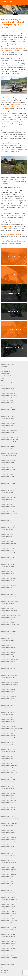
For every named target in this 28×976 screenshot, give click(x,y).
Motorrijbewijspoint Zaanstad (8, 939)
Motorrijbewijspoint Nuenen (7, 747)
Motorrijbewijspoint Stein (7, 844)
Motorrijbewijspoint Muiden (7, 719)
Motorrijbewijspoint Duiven (7, 532)
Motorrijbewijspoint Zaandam (8, 936)
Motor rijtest (14, 311)
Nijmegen (3, 207)
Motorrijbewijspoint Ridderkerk (8, 791)
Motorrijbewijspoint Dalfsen (7, 490)
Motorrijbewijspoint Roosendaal (8, 802)
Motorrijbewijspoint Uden (7, 853)
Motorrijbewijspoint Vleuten (7, 888)
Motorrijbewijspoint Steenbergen (9, 839)
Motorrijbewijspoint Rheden (7, 786)
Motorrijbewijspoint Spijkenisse (8, 834)
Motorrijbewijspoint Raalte (7, 784)
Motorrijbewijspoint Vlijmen (7, 890)
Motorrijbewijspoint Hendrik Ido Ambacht (11, 615)
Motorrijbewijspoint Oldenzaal (8, 758)
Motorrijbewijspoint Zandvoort (8, 943)
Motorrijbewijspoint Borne (7, 458)
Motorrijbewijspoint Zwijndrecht (8, 962)
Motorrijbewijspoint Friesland (8, 562)
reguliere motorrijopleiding (16, 104)
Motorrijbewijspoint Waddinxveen (9, 908)
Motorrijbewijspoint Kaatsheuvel (8, 652)
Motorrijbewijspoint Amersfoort (8, 409)
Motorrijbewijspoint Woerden (8, 932)
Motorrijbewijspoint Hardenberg (8, 589)
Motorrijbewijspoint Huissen (7, 643)
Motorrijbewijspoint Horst (7, 638)
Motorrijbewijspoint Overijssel (8, 770)
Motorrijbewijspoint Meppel (7, 710)
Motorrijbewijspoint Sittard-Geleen (9, 823)
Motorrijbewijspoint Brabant (7, 464)
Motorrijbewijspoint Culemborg (8, 488)
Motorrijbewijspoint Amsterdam (8, 414)
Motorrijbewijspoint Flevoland (8, 559)
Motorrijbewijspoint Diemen (7, 511)
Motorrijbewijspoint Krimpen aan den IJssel (11, 663)
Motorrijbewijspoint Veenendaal (8, 869)
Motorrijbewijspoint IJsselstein (8, 649)
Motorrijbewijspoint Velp (7, 876)
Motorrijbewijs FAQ (14, 348)
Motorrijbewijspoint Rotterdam (8, 807)
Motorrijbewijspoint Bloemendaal (9, 453)
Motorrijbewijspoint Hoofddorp (8, 629)
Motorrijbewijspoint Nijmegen (8, 735)
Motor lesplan (14, 293)
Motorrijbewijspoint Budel (7, 471)
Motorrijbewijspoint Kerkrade (8, 661)
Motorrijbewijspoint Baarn (7, 427)
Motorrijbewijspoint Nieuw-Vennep (9, 730)
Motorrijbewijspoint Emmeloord (8, 548)
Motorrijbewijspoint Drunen (7, 529)
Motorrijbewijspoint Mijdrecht (8, 717)
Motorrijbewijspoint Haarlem (8, 587)
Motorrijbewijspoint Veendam (8, 867)
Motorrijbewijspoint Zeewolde (8, 948)
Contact (3, 385)
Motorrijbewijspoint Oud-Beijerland (9, 765)
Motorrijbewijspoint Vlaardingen (8, 885)
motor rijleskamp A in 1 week (9, 113)
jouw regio (4, 209)
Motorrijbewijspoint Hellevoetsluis (9, 610)
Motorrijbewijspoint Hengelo (8, 617)
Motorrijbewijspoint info (6, 382)
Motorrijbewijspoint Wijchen (7, 922)
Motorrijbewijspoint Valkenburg (8, 862)
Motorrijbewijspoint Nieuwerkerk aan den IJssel (12, 728)
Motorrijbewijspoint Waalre (7, 904)
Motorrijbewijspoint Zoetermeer (8, 955)
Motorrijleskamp (5, 373)
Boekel (16, 205)
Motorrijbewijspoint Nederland (8, 390)
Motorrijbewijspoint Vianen (7, 883)
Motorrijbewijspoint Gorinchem (8, 578)
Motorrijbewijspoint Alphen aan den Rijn (10, 407)
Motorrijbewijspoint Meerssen (8, 707)
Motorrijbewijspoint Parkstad (8, 774)
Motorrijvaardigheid (6, 375)
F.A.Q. (2, 378)
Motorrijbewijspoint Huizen (7, 645)
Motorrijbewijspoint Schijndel (8, 816)
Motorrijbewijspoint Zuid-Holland (9, 957)
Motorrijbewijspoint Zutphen (8, 959)
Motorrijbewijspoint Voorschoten (9, 899)
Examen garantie (14, 330)
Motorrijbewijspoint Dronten (8, 527)
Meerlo (25, 205)
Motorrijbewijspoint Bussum (7, 476)
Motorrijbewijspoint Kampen (7, 654)
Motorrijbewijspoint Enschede (8, 552)
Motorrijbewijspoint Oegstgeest (8, 751)
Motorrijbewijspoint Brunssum (8, 469)
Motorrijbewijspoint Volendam (8, 895)
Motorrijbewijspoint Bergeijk (8, 434)
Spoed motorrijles (5, 371)
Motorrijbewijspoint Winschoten (8, 927)
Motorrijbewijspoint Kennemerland (9, 659)
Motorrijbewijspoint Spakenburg (8, 832)
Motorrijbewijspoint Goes (7, 575)
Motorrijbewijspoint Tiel (6, 848)
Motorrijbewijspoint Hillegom (8, 619)
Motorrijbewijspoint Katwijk (7, 656)
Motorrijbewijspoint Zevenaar (8, 952)
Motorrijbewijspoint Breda (7, 467)
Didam (6, 2)
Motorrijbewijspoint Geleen (7, 569)
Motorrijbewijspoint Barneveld (8, 432)
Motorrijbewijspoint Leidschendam (9, 682)
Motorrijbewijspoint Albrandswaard (9, 397)
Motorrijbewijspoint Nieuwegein (8, 726)
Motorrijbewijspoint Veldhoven (8, 874)
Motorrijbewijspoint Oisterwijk (8, 756)
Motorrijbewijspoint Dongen (7, 515)
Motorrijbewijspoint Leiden (7, 677)
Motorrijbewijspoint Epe (6, 555)
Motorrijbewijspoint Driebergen (8, 525)
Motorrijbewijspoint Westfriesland (9, 920)
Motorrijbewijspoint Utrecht (7, 860)
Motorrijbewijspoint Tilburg (7, 851)
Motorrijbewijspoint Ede (6, 536)
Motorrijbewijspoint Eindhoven (8, 543)
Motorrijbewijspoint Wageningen (9, 911)
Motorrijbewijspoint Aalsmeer (8, 393)
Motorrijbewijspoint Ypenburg (8, 934)
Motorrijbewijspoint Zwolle (7, 964)
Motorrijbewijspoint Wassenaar (8, 913)
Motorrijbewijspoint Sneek (7, 825)
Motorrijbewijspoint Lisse (7, 693)
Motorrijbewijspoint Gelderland (8, 564)
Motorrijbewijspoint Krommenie (8, 666)
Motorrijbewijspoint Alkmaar (7, 400)
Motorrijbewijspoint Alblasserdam (9, 395)
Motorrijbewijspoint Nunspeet (8, 749)
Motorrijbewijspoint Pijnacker (8, 777)
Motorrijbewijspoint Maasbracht (8, 700)
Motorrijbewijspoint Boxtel (7, 462)
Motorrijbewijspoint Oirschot (8, 754)
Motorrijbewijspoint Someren (8, 830)
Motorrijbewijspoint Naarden (8, 723)
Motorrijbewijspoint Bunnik (7, 474)
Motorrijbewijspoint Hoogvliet (8, 633)
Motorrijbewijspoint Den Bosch (8, 497)
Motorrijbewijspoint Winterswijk (8, 929)
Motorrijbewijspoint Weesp (7, 918)
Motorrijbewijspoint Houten (7, 640)
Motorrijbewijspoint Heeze (7, 606)
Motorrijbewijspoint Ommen (8, 760)
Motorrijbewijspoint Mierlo (7, 714)
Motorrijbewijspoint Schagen (8, 811)
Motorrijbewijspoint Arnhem (7, 418)
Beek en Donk (10, 205)
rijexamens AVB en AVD (13, 234)
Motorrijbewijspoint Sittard (7, 821)
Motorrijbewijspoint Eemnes (7, 538)
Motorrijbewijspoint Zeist (7, 950)
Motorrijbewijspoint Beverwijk (8, 446)
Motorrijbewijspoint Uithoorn (8, 855)
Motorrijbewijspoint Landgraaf (8, 668)
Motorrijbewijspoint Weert (7, 915)
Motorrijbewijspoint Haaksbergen (9, 585)
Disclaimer (3, 967)
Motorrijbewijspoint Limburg (8, 691)
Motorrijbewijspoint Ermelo (7, 557)
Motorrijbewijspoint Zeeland (7, 945)
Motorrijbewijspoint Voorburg (8, 897)
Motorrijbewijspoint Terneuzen (8, 846)
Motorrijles (3, 369)
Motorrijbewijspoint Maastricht (8, 705)
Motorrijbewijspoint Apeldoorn (8, 416)
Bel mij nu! (14, 275)
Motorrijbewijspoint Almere (7, 404)
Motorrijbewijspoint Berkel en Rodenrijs (10, 441)
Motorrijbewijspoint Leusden (8, 689)
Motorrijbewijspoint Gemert (7, 571)
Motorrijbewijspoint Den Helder (8, 501)
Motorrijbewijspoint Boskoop (8, 460)
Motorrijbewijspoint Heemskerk (8, 594)
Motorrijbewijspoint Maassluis (8, 703)
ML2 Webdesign (5, 972)
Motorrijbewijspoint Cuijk (7, 485)
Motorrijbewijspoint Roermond (8, 800)
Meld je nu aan (7, 226)
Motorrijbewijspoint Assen (7, 421)
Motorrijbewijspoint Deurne (7, 504)
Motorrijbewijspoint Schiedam (8, 814)
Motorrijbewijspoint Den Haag (8, 499)
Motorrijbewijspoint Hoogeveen (8, 631)
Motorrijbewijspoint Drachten (8, 520)
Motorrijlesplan (4, 366)
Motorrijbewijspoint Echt (7, 534)
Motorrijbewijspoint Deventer (8, 506)
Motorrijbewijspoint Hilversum (8, 622)
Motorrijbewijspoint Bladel (7, 451)
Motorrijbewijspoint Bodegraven (8, 455)
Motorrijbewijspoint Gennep (7, 573)
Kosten (3, 380)
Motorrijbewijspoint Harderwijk (8, 592)
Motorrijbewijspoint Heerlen (7, 603)
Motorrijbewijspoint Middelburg (8, 712)
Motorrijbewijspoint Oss (6, 763)
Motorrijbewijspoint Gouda (7, 580)
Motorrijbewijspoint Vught (7, 902)
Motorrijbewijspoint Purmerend (8, 779)
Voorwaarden (4, 970)
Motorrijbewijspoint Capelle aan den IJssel (11, 478)
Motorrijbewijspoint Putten (7, 781)
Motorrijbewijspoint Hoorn (7, 636)
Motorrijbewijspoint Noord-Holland (9, 740)
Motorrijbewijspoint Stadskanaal (8, 837)
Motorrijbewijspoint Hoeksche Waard (10, 624)
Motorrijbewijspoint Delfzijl (7, 495)
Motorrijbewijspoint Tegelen (8, 388)
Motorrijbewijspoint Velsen (7, 878)
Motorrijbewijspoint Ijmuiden (8, 647)
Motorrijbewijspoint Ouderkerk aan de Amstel (12, 767)
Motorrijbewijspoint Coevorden (8, 483)
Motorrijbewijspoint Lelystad (7, 686)
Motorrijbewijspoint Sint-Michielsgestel (10, 818)
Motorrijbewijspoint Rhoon (7, 788)
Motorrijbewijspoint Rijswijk (7, 797)
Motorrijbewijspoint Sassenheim (8, 809)
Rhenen (10, 207)
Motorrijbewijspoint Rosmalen (8, 804)
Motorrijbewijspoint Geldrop (7, 566)
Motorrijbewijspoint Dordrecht (8, 518)
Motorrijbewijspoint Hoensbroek (8, 626)
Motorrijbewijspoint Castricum (8, 481)
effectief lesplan (7, 117)
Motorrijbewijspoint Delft (7, 492)
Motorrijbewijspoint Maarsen (8, 698)
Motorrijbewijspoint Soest (7, 828)
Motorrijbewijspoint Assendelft (8, 423)
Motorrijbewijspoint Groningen (8, 582)
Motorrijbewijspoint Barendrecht (9, 430)
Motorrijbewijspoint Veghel (7, 871)
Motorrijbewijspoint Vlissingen (8, 892)
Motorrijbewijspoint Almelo (7, 402)
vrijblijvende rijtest (15, 215)
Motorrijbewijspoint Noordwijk (8, 742)
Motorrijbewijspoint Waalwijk (8, 906)
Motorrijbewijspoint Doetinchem (9, 513)
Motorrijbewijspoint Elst (6, 545)
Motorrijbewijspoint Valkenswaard (9, 865)
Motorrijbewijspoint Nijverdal (8, 737)
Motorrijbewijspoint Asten (7, 425)
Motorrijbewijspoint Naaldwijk (8, 721)
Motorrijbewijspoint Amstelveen (8, 411)
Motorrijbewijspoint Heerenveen (8, 599)
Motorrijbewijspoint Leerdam (8, 673)
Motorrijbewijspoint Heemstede (8, 596)
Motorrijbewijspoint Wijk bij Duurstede (10, 925)
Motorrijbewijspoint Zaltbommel (8, 941)
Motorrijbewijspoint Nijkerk (7, 733)
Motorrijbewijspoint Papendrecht (9, 772)
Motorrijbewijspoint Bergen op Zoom (10, 437)
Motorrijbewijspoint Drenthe (8, 522)
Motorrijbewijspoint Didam (7, 364)
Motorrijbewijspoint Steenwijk (8, 841)
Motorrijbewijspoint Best (7, 444)
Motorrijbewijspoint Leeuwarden (9, 675)
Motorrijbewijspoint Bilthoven (8, 448)
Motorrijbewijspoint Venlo (7, 881)
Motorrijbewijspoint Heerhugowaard (9, 601)
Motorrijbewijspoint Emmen (7, 550)
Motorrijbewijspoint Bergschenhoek (9, 439)
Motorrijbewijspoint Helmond (8, 612)
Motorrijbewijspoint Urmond (7, 858)
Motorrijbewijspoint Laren (7, 670)
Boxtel (20, 205)
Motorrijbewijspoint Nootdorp (8, 744)
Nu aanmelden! (14, 257)
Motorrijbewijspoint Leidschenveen (9, 684)
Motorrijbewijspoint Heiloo (7, 608)
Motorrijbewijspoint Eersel (7, 541)
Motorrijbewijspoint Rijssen (7, 795)
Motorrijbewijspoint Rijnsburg (8, 793)
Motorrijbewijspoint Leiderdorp (8, 680)
